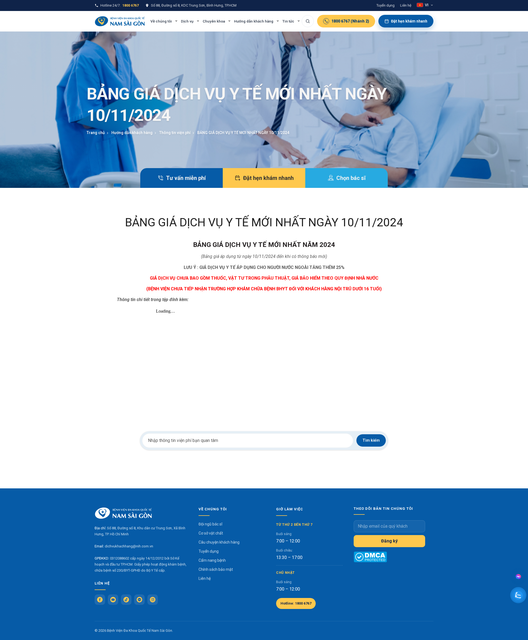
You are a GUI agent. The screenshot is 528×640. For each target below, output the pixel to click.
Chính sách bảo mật (216, 569)
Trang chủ (96, 132)
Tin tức (288, 21)
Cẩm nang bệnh (212, 560)
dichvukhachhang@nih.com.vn (129, 546)
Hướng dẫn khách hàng (253, 21)
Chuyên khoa (214, 21)
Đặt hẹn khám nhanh (409, 21)
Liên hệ (405, 5)
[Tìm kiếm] (308, 21)
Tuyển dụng (385, 5)
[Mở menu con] (176, 21)
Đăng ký (389, 541)
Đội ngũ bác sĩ (210, 524)
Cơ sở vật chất (211, 533)
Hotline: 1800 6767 (295, 603)
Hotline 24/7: (119, 5)
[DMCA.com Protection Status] (370, 557)
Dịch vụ (187, 21)
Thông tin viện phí (175, 132)
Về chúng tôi (161, 21)
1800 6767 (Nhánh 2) (350, 21)
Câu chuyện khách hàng (219, 542)
